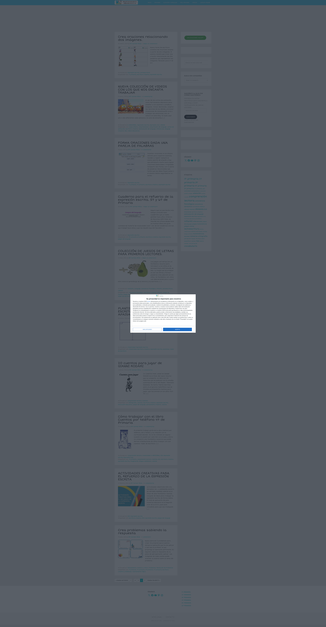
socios (148, 301)
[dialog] (163, 313)
